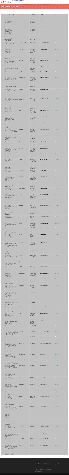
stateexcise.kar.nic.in (55, 464)
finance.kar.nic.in (58, 463)
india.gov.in (53, 463)
